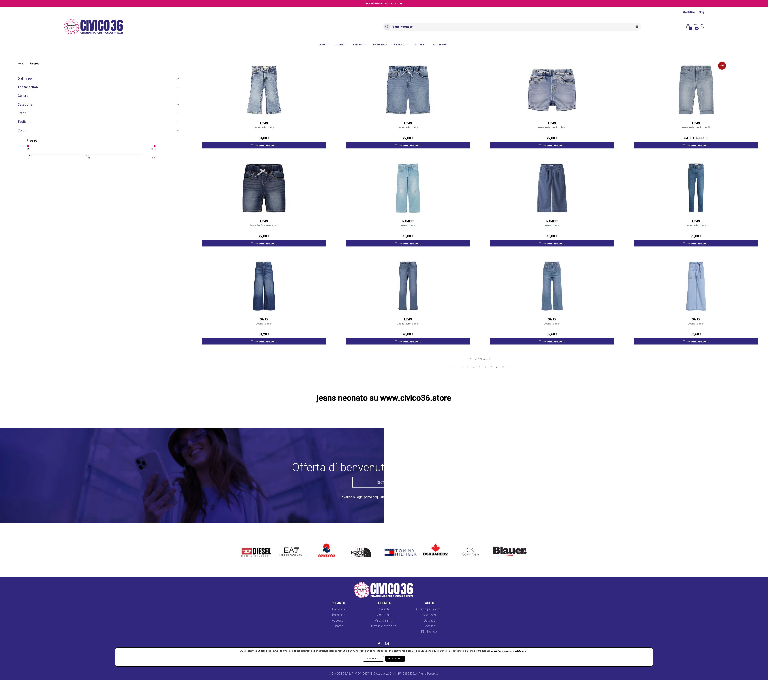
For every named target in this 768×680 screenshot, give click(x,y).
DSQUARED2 (432, 544)
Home (21, 63)
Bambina (338, 615)
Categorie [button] (25, 104)
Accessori (338, 620)
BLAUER (496, 544)
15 (503, 367)
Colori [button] (22, 130)
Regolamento (384, 620)
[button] (650, 650)
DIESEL (246, 544)
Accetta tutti (395, 658)
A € (87, 155)
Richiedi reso (429, 632)
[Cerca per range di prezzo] (153, 158)
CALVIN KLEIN (467, 544)
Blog (701, 12)
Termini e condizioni (384, 626)
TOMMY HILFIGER (395, 544)
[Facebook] (379, 644)
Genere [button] (23, 96)
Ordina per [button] (25, 78)
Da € (30, 155)
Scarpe (338, 626)
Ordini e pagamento (429, 609)
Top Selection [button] (28, 87)
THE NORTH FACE (362, 546)
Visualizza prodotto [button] (266, 145)
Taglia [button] (22, 122)
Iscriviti (384, 482)
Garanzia (430, 620)
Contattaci (689, 12)
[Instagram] (387, 644)
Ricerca (34, 63)
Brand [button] (22, 113)
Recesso (429, 626)
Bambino (338, 609)
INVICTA (324, 544)
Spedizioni (429, 615)
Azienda (384, 609)
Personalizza (373, 658)
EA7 (284, 544)
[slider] (28, 146)
